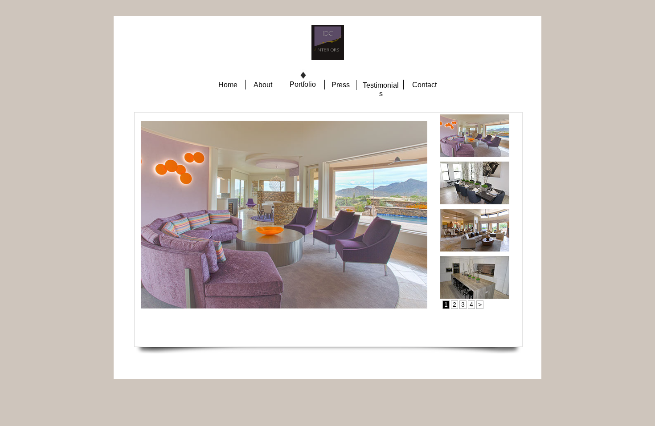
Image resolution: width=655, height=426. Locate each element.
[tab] (474, 135)
